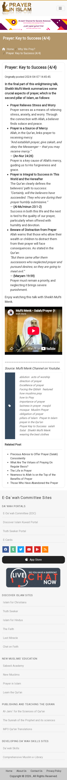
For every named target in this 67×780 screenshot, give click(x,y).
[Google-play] (37, 549)
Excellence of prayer (31, 385)
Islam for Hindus (13, 620)
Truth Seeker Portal (14, 531)
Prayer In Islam (48, 418)
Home (9, 771)
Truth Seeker (10, 611)
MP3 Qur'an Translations (17, 729)
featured (47, 389)
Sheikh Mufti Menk (38, 430)
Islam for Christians (14, 602)
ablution (24, 377)
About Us (21, 771)
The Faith (8, 629)
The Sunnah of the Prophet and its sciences (29, 720)
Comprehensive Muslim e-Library (23, 757)
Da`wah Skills (11, 748)
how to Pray (26, 397)
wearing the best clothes (34, 434)
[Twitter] (21, 549)
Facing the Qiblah (30, 389)
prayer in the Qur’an (31, 422)
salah (51, 426)
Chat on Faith (10, 646)
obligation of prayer (31, 414)
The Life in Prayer (21, 470)
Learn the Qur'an (12, 692)
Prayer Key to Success (32, 426)
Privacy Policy (54, 771)
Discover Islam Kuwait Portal (20, 522)
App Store (35, 559)
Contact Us (36, 771)
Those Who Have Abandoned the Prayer (34, 483)
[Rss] (45, 549)
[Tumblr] (13, 549)
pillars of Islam (28, 418)
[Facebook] (5, 549)
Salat (22, 430)
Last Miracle (10, 638)
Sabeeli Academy (13, 665)
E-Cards (8, 539)
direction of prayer (30, 381)
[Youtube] (29, 549)
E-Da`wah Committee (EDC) (19, 513)
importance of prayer (32, 401)
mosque (24, 409)
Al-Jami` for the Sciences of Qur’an (24, 711)
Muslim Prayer (39, 409)
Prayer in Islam (12, 683)
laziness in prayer (30, 405)
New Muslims (11, 674)
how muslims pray (30, 393)
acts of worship (40, 377)
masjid (46, 405)
